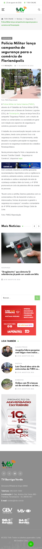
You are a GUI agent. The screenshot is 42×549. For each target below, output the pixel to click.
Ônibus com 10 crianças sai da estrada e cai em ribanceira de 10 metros (26, 385)
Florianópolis (14, 114)
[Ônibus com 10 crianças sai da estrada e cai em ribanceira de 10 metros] (7, 384)
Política (18, 363)
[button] (34, 226)
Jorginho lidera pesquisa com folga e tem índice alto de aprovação (27, 352)
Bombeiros (19, 380)
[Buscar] (39, 9)
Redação (8, 65)
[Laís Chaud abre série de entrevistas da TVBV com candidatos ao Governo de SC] (7, 367)
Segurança (5, 267)
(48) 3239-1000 (16, 491)
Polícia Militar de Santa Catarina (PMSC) (18, 104)
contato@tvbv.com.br (15, 501)
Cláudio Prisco (21, 347)
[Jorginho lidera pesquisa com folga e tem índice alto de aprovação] (7, 351)
